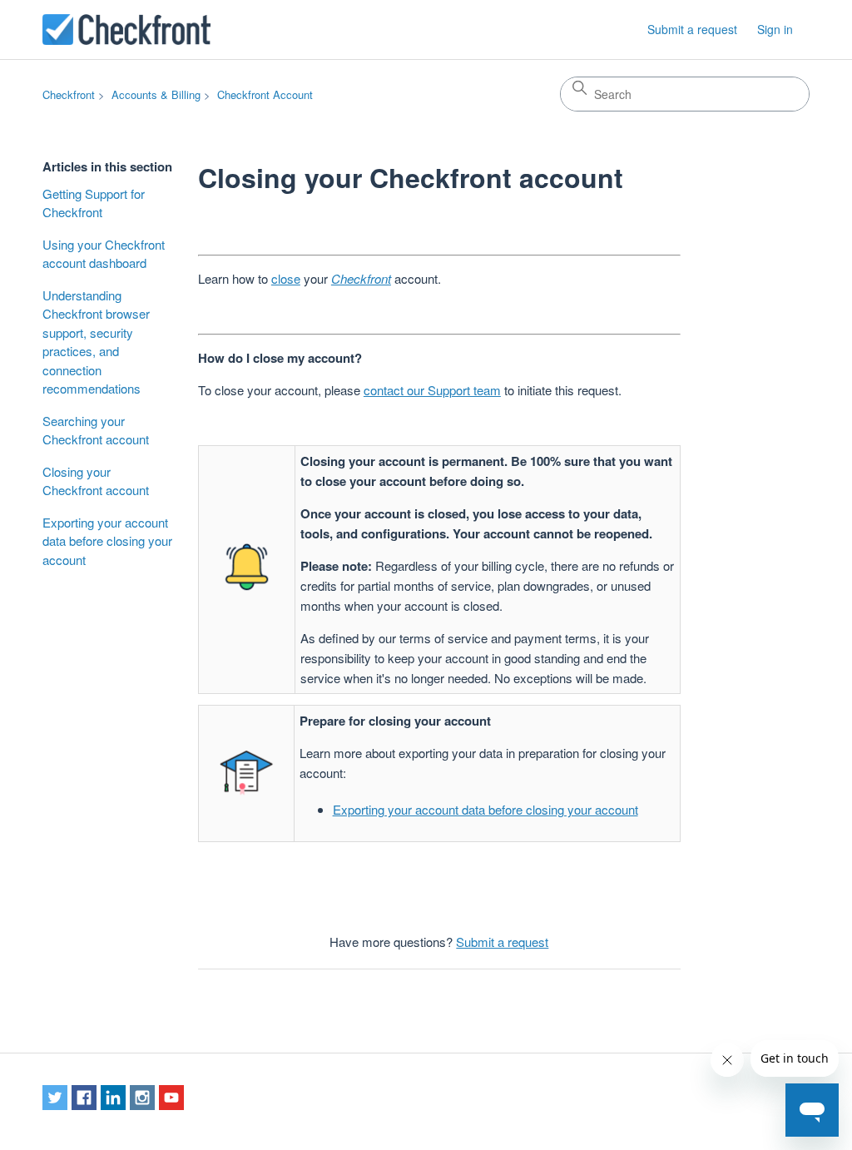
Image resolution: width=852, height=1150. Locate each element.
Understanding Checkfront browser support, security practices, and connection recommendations (96, 342)
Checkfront (68, 94)
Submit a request (692, 29)
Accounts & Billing (156, 94)
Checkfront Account (265, 94)
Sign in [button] (775, 29)
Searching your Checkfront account (95, 430)
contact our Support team (432, 390)
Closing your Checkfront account (95, 481)
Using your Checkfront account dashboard (103, 253)
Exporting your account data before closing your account (107, 540)
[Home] (126, 29)
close (285, 278)
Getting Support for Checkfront (93, 203)
